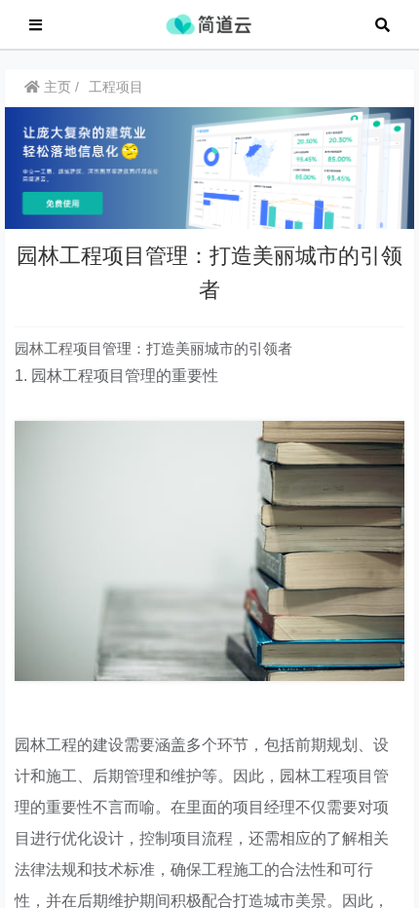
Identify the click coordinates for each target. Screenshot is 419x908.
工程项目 (116, 87)
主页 (55, 87)
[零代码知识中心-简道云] (208, 23)
